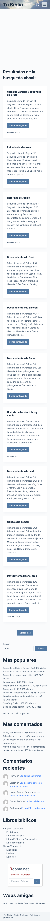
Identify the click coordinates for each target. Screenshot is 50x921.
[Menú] (44, 4)
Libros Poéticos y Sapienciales (21, 839)
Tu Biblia (13, 5)
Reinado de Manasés (19, 147)
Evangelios (11, 849)
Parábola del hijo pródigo (16, 668)
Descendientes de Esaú (20, 257)
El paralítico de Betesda (33, 808)
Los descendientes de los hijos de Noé (22, 696)
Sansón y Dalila (11, 703)
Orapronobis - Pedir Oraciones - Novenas (24, 903)
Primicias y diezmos (13, 736)
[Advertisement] (25, 36)
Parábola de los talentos (15, 671)
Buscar (6, 644)
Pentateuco (12, 832)
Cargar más (25, 633)
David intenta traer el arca (22, 575)
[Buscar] (37, 4)
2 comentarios (13, 132)
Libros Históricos (15, 835)
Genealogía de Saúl (18, 521)
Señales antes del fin (13, 706)
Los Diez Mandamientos (15, 692)
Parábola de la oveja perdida (17, 675)
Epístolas (11, 856)
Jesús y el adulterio (13, 750)
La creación (9, 682)
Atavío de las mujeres (14, 746)
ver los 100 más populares (16, 713)
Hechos (10, 853)
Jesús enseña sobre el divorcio (18, 739)
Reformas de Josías (18, 197)
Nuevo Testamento (12, 846)
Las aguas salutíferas (30, 776)
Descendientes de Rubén (21, 358)
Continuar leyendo (18, 126)
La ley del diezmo (12, 732)
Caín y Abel (9, 689)
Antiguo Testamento (13, 828)
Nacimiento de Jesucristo (16, 685)
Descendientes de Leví (20, 471)
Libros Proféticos (15, 842)
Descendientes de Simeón (22, 307)
